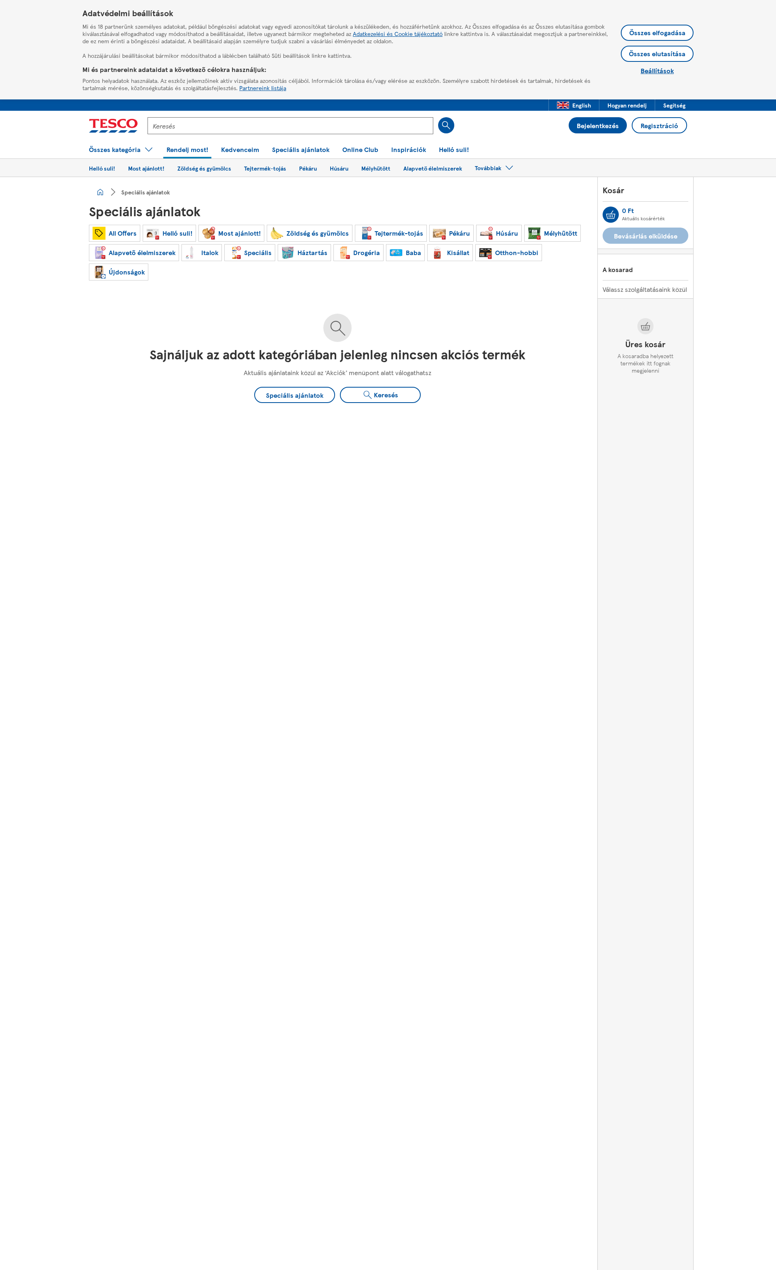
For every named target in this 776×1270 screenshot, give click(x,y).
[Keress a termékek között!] (446, 125)
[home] (100, 192)
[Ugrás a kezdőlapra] (113, 125)
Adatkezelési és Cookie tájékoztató (398, 34)
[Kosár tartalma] (611, 215)
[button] (574, 105)
